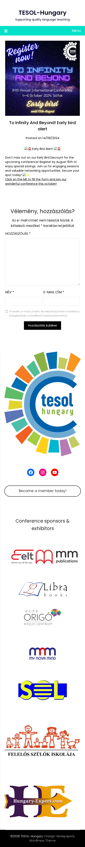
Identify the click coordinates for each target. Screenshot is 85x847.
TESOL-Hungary (43, 13)
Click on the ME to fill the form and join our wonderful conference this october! (35, 181)
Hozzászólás (18, 233)
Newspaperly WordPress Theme (52, 838)
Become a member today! (42, 490)
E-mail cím (53, 292)
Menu (76, 30)
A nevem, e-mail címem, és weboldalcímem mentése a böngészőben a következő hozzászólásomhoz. (44, 313)
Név (9, 292)
